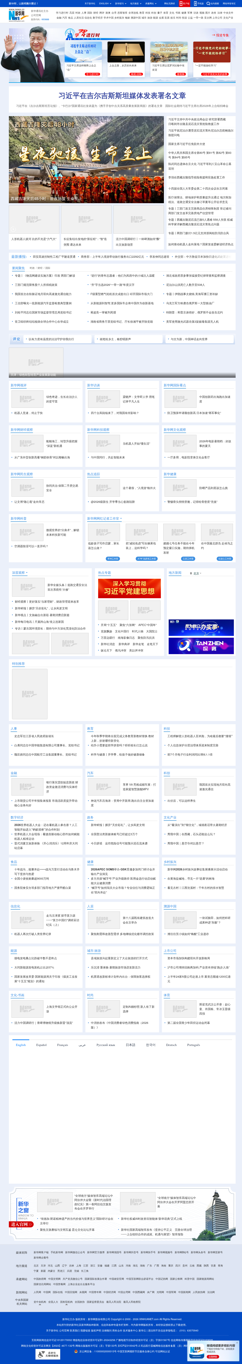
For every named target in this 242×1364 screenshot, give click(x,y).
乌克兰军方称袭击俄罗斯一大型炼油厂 (190, 303)
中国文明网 (54, 1279)
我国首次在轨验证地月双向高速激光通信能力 (43, 294)
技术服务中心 (130, 1330)
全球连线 (133, 13)
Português (193, 1045)
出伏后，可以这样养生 (181, 800)
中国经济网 (109, 1292)
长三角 (85, 1271)
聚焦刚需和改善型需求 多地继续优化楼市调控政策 (122, 934)
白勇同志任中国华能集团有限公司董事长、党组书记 (47, 745)
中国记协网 (162, 1279)
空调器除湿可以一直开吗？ (31, 546)
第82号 (220, 152)
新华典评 (124, 644)
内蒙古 (51, 1271)
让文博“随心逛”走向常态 (29, 501)
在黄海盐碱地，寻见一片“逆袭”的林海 (191, 878)
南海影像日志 (126, 637)
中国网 (47, 1292)
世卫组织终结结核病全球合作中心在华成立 (42, 321)
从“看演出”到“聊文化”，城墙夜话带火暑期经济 (197, 824)
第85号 (185, 157)
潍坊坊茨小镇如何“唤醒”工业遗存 (188, 934)
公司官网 (36, 15)
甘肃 (213, 1265)
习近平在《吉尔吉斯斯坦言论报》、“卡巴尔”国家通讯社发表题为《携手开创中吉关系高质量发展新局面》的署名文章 (89, 105)
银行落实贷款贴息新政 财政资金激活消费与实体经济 (62, 787)
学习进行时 (62, 13)
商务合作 (117, 1330)
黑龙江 (61, 1271)
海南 (163, 1265)
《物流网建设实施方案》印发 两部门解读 (49, 275)
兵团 (69, 1271)
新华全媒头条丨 (57, 585)
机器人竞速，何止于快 (28, 412)
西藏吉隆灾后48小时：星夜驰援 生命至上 (46, 199)
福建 (107, 1265)
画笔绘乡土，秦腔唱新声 (115, 339)
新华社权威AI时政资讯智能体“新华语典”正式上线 (151, 1218)
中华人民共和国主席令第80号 (187, 152)
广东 (149, 1265)
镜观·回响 (136, 74)
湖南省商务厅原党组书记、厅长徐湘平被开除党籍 (122, 321)
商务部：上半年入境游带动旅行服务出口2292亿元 (112, 256)
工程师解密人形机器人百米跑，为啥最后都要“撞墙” (200, 736)
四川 (177, 1265)
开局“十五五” (109, 625)
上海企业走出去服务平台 (81, 1284)
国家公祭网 (176, 1279)
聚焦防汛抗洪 (146, 637)
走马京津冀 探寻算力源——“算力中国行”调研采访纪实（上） (62, 920)
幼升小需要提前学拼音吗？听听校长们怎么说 (119, 745)
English (21, 1045)
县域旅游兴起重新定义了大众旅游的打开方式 (119, 958)
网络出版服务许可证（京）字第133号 (96, 1346)
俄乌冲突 (120, 650)
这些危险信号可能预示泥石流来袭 (126, 843)
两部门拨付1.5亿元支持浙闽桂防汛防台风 (203, 233)
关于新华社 (90, 3)
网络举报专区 (229, 3)
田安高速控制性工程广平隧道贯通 (54, 256)
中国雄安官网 (116, 1279)
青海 (220, 1265)
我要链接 (85, 1330)
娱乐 (172, 17)
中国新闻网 (184, 1292)
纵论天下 (106, 650)
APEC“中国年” (147, 625)
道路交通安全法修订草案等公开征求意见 (202, 202)
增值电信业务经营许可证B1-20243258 (94, 1340)
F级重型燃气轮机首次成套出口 (110, 294)
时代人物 (137, 631)
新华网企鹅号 (41, 1257)
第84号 (176, 157)
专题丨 (172, 208)
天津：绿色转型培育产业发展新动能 (33, 374)
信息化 (88, 17)
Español (41, 1045)
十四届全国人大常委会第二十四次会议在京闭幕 (198, 188)
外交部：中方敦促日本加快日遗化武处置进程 (203, 256)
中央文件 (228, 13)
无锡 (76, 1271)
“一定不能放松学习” (206, 65)
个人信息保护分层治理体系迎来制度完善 (192, 745)
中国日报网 (71, 1292)
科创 (153, 13)
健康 (183, 13)
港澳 (107, 13)
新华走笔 (138, 644)
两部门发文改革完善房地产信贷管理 (191, 213)
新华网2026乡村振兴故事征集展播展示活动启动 (197, 869)
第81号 (210, 152)
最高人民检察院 (132, 1302)
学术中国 (109, 17)
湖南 (142, 1265)
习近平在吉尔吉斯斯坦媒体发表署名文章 (122, 95)
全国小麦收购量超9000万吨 (31, 878)
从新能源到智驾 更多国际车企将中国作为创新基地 (122, 303)
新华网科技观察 (98, 429)
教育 (141, 13)
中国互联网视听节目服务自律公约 (136, 1351)
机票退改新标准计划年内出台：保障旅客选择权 (120, 976)
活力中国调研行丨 (127, 239)
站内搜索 (214, 3)
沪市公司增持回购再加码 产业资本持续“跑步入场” (198, 967)
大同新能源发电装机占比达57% (34, 967)
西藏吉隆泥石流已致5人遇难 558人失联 (201, 219)
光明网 (160, 1292)
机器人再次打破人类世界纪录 (32, 934)
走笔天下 (152, 644)
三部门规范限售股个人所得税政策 (36, 284)
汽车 (64, 17)
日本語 (130, 1045)
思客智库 (122, 13)
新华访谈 (93, 385)
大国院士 (151, 631)
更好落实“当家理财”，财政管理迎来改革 (54, 601)
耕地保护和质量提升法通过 (202, 197)
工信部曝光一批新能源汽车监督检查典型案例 (43, 303)
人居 (90, 906)
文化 (171, 13)
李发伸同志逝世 (159, 256)
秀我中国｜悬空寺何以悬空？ (185, 843)
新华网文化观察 (175, 429)
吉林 (71, 1265)
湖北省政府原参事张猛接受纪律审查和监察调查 (196, 275)
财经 (95, 13)
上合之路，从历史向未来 (123, 65)
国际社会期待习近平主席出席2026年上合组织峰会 (196, 105)
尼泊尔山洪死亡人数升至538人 (185, 284)
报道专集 (222, 35)
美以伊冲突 (136, 650)
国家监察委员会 (95, 1302)
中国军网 (171, 1292)
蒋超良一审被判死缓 (103, 312)
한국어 (151, 1045)
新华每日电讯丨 (25, 621)
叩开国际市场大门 (141, 294)
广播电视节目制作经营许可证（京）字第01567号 (143, 1340)
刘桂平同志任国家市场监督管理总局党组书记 (43, 312)
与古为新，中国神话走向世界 (189, 339)
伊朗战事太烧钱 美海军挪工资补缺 (196, 294)
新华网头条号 (198, 1252)
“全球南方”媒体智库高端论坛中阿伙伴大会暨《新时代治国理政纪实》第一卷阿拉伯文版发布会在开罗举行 (93, 1202)
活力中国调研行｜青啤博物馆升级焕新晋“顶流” (43, 1022)
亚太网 (208, 17)
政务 (213, 13)
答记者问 (225, 208)
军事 (189, 13)
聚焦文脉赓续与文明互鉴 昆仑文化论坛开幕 (67, 1229)
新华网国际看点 (175, 385)
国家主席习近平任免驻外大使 (186, 143)
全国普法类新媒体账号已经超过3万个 (114, 834)
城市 (144, 17)
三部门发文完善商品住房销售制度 (198, 208)
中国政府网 (40, 1279)
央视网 (83, 1292)
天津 (43, 1265)
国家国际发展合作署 (96, 1279)
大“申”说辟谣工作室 (146, 558)
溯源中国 (136, 17)
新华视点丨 (22, 615)
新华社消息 (108, 644)
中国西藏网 (139, 1292)
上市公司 (217, 17)
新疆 (43, 1271)
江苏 (85, 1265)
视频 (201, 13)
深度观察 (18, 572)
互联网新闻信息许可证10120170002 (52, 1340)
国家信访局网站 (42, 1284)
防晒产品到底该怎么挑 (213, 488)
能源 (155, 17)
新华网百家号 (215, 1252)
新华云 (142, 1330)
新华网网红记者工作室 (103, 518)
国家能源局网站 (205, 1279)
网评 (101, 13)
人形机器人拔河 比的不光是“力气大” (33, 239)
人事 (83, 13)
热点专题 (104, 572)
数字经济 (98, 17)
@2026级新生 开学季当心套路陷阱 (113, 501)
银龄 (127, 17)
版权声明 (96, 1330)
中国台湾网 (124, 1292)
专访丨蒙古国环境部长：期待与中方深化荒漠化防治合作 (50, 628)
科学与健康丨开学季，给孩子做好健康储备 (118, 754)
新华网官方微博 (96, 1252)
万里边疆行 (108, 637)
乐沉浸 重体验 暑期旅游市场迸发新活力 (115, 967)
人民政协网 (199, 1292)
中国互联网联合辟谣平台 (139, 1279)
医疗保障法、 (176, 197)
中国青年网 (95, 1292)
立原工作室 (188, 558)
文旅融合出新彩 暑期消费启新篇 (49, 615)
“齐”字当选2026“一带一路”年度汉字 (112, 284)
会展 (161, 17)
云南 (192, 1265)
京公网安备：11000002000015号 (98, 1351)
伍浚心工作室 (224, 558)
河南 (128, 1265)
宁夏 (36, 1271)
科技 (147, 13)
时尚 (178, 17)
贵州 (184, 1265)
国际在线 (58, 1292)
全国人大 (53, 1302)
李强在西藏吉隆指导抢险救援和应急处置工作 (196, 177)
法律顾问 (107, 1330)
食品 (70, 17)
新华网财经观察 (22, 429)
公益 (190, 17)
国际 (89, 13)
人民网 (37, 1292)
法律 (219, 13)
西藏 (199, 1265)
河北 (50, 1265)
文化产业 (228, 17)
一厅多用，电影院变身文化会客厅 (188, 457)
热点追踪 (93, 474)
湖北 (135, 1265)
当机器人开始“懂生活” (136, 443)
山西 (57, 1265)
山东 (121, 1265)
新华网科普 (19, 518)
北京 (36, 1265)
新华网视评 (19, 385)
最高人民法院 (113, 1302)
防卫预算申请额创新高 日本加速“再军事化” (194, 412)
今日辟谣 (96, 843)
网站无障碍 (169, 3)
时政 (77, 13)
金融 (59, 17)
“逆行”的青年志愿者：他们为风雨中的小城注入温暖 (123, 275)
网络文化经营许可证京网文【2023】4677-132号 (48, 1346)
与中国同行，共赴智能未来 (108, 457)
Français (62, 1045)
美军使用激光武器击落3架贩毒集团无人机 (192, 321)
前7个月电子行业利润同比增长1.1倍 (190, 754)
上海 (78, 1265)
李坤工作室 (113, 558)
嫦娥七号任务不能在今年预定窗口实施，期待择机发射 (179, 548)
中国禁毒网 (59, 1284)
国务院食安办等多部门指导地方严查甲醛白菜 (42, 887)
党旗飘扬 (106, 631)
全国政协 (80, 1302)
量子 (159, 13)
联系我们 (75, 1330)
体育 (165, 13)
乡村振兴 (119, 17)
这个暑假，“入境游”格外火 (139, 488)
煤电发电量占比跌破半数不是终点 (35, 958)
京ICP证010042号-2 (129, 1346)
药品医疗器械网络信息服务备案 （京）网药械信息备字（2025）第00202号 (182, 1346)
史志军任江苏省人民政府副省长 (34, 736)
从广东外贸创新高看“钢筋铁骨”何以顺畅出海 (42, 457)
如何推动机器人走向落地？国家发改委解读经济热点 (200, 244)
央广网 (150, 1292)
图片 (207, 13)
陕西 (206, 1265)
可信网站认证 (162, 1351)
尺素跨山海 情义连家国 (49, 621)
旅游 (149, 17)
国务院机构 (66, 1302)
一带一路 (198, 17)
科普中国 (190, 1279)
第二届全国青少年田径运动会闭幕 (188, 1022)
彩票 (167, 17)
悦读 (184, 17)
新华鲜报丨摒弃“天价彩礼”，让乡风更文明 (41, 608)
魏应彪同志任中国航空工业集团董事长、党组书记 (45, 754)
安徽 (99, 1265)
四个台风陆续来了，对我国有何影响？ (115, 412)
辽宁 (64, 1265)
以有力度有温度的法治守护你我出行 (51, 339)
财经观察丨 (22, 601)
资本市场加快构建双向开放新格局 (188, 958)
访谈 (195, 13)
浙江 (92, 1265)
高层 (71, 13)
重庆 (170, 1265)
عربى (82, 1045)
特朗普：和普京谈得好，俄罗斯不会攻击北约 (194, 312)
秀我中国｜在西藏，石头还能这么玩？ (191, 834)
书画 (177, 13)
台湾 (113, 13)
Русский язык (106, 1045)
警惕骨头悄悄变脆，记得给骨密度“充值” (192, 501)
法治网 (211, 1292)
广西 (156, 1265)
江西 (114, 1265)
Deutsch (171, 1045)
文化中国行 (122, 631)
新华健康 (170, 474)
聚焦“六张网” (128, 625)
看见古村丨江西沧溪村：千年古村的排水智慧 (195, 887)
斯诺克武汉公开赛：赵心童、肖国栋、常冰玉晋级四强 (214, 1009)
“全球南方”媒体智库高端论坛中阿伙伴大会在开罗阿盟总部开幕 (176, 1202)
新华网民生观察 (22, 474)
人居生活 (79, 17)
